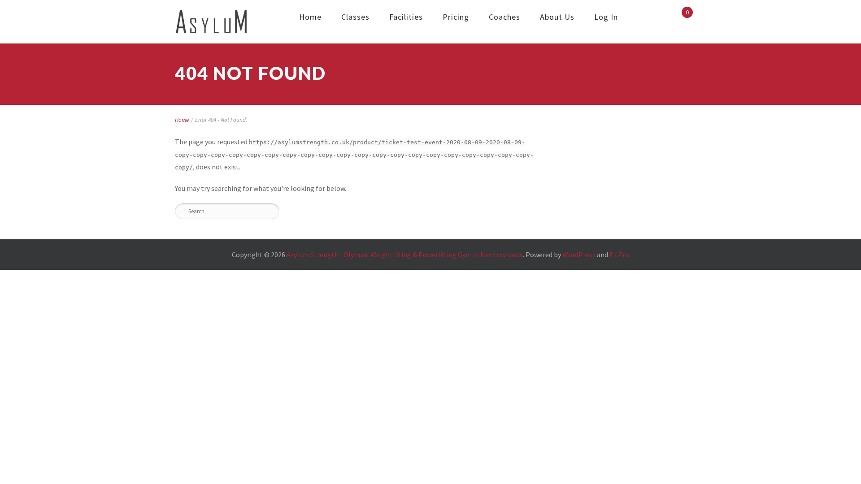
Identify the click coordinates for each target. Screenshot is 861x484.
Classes (355, 17)
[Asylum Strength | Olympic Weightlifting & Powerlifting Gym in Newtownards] (211, 22)
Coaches (504, 17)
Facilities (406, 17)
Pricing (456, 17)
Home (310, 17)
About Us (557, 17)
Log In (606, 17)
